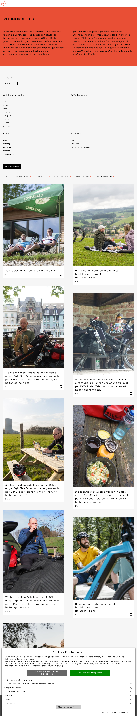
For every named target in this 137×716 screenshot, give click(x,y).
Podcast (6, 151)
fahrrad (6, 123)
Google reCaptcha (12, 687)
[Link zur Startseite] (3, 3)
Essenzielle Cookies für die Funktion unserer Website (29, 683)
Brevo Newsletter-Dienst (16, 691)
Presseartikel (8, 154)
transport (7, 116)
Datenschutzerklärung (52, 666)
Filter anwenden (12, 166)
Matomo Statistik (12, 703)
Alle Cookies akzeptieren (90, 672)
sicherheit (7, 112)
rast (4, 102)
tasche (6, 119)
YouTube (8, 695)
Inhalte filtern (8, 84)
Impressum (104, 712)
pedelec (6, 109)
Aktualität (75, 144)
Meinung (6, 144)
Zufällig (74, 140)
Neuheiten (7, 147)
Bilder (5, 140)
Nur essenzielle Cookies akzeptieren (47, 672)
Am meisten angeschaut (81, 147)
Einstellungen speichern (68, 707)
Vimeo (7, 699)
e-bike (5, 105)
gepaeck (6, 126)
